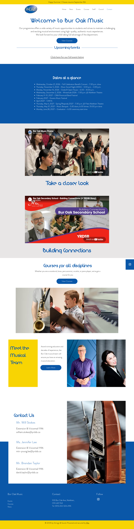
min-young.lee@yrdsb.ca (28, 451)
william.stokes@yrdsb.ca (28, 432)
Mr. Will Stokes (25, 422)
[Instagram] (129, 264)
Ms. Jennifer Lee (26, 442)
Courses (10, 504)
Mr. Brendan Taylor (28, 463)
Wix (87, 522)
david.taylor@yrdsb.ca (27, 472)
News (10, 507)
